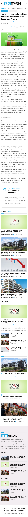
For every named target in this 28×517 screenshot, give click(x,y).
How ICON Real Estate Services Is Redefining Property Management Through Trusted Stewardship (12, 232)
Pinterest (22, 26)
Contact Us (12, 508)
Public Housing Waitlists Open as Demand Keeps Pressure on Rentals (13, 253)
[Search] (26, 3)
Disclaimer (21, 510)
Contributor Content (13, 11)
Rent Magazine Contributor (7, 21)
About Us (4, 508)
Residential (4, 11)
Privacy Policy (22, 508)
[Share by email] (2, 30)
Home (9, 8)
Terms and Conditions (10, 510)
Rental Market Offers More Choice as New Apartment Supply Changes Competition (11, 295)
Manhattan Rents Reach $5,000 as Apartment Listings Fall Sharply (17, 341)
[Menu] (2, 3)
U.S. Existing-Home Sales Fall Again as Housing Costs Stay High (13, 274)
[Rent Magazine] (12, 3)
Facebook (6, 26)
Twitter (14, 26)
